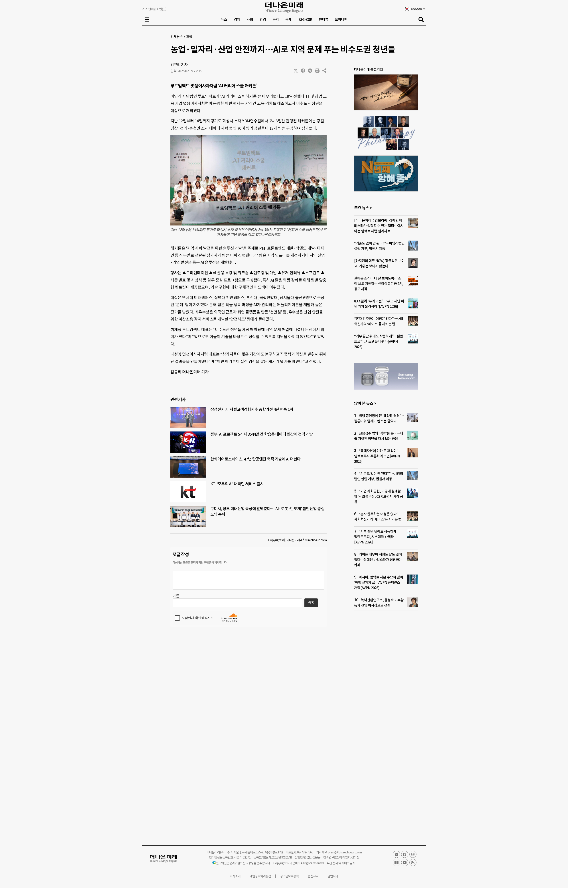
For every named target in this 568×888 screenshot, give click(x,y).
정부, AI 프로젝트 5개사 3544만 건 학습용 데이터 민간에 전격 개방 (261, 434)
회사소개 (235, 876)
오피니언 (341, 19)
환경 (263, 19)
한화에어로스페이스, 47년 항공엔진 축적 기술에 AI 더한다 (255, 459)
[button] (296, 71)
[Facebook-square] (404, 854)
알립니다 (332, 876)
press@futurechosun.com (345, 852)
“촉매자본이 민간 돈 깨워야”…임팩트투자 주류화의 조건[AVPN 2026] (377, 456)
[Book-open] (396, 862)
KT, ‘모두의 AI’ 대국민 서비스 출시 (237, 483)
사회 (250, 19)
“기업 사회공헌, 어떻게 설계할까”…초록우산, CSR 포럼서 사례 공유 (378, 496)
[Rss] (412, 862)
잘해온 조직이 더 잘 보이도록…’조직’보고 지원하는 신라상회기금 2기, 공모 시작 (378, 283)
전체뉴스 (176, 37)
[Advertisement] (386, 699)
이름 (176, 596)
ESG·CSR (305, 19)
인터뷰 (323, 19)
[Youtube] (404, 862)
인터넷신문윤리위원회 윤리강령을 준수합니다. (243, 863)
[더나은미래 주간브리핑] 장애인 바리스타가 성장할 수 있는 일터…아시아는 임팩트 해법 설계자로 (378, 225)
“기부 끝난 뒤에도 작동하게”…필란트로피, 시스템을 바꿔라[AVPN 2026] (378, 341)
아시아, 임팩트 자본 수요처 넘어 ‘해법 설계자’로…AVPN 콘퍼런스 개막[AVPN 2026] (378, 582)
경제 (237, 19)
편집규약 (313, 876)
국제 (288, 19)
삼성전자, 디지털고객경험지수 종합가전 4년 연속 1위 (251, 409)
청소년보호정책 (289, 876)
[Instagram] (412, 854)
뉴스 (224, 19)
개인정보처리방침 (260, 876)
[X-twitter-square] (396, 854)
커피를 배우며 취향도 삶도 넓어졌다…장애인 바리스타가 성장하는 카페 (378, 559)
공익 (275, 19)
